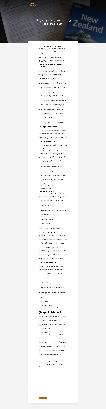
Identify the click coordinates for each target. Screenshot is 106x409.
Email (40, 385)
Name (40, 380)
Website (40, 390)
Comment (40, 366)
